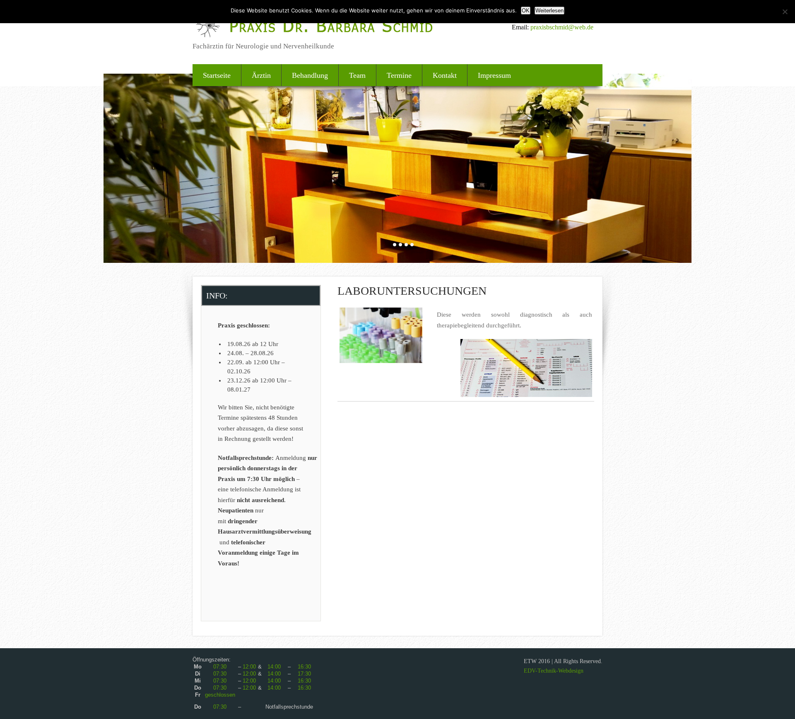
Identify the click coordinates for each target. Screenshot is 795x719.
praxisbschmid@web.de (561, 27)
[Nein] (785, 11)
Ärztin (261, 75)
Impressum (494, 75)
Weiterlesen (549, 10)
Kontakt (445, 75)
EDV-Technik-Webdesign (553, 671)
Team (357, 75)
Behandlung (310, 75)
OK (526, 10)
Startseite (217, 75)
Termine (399, 75)
